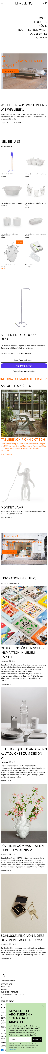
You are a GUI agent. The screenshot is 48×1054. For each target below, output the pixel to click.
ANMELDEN (37, 1039)
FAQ (2, 1020)
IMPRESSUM (5, 987)
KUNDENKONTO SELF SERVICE (12, 995)
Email (3, 1039)
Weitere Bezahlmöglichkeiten (24, 371)
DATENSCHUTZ (6, 984)
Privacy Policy (12, 1049)
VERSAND (4, 989)
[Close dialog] (43, 1006)
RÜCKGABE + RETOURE (9, 992)
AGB (2, 997)
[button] (44, 3)
